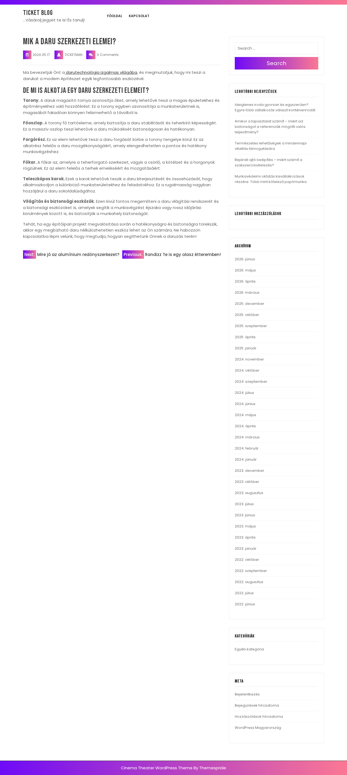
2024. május (245, 414)
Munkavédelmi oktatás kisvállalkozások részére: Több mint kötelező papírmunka (271, 179)
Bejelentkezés (247, 694)
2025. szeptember (251, 325)
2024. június (245, 403)
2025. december (249, 303)
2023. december (249, 470)
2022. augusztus (249, 581)
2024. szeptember (251, 381)
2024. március (247, 437)
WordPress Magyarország (258, 727)
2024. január (246, 459)
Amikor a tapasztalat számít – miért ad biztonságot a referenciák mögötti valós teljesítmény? (270, 127)
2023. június (245, 515)
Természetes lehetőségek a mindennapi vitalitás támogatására (271, 146)
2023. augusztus (249, 492)
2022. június (245, 604)
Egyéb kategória (249, 649)
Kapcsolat (139, 16)
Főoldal (114, 16)
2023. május (245, 526)
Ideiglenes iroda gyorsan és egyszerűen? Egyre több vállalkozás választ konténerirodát (275, 107)
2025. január (245, 348)
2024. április (245, 426)
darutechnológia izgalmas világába (101, 72)
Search (276, 63)
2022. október (247, 559)
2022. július (244, 593)
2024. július (244, 392)
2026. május (245, 270)
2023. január (245, 548)
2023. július (244, 504)
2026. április (245, 281)
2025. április (245, 337)
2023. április (245, 537)
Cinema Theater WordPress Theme (156, 768)
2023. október (247, 481)
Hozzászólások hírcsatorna (259, 716)
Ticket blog (38, 13)
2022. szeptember (251, 570)
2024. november (249, 359)
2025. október (247, 314)
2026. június (245, 259)
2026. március (247, 292)
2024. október (247, 370)
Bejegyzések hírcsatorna (257, 705)
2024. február (247, 448)
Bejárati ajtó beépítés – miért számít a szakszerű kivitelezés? (268, 162)
